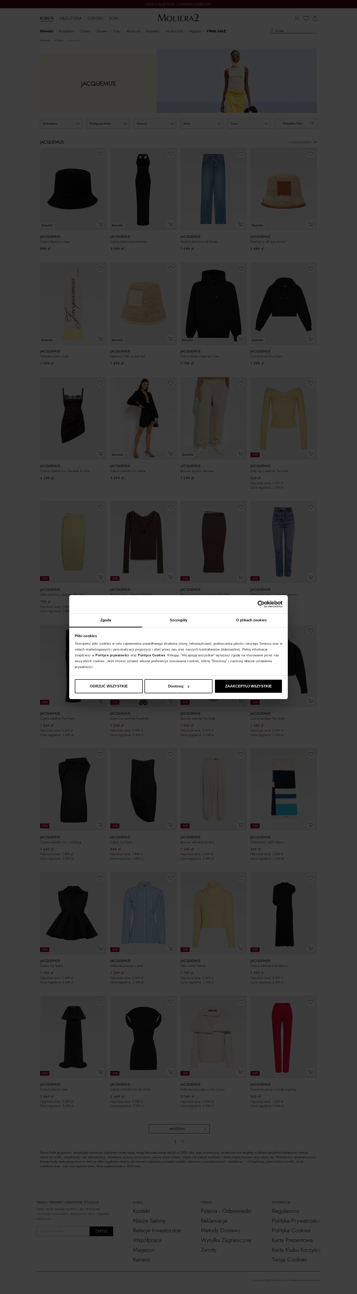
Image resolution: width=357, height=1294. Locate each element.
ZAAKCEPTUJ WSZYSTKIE (248, 686)
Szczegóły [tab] (178, 620)
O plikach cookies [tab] (251, 620)
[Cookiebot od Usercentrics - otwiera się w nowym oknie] (261, 604)
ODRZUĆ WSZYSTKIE (109, 686)
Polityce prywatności (112, 655)
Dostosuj (175, 686)
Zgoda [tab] (105, 620)
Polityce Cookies (151, 655)
